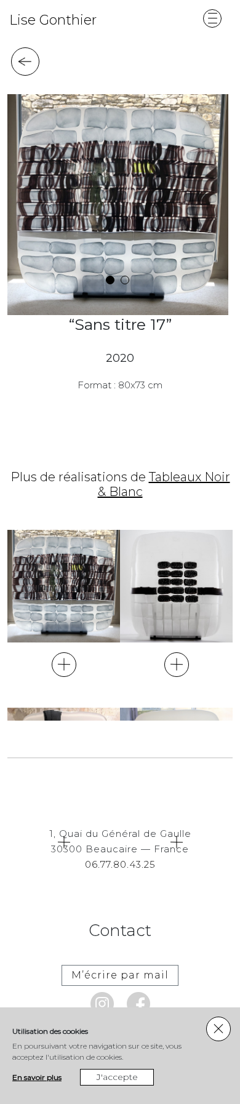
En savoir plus (37, 1077)
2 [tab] (125, 280)
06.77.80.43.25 (120, 864)
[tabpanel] (117, 204)
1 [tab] (110, 280)
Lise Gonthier (53, 20)
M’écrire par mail (120, 975)
